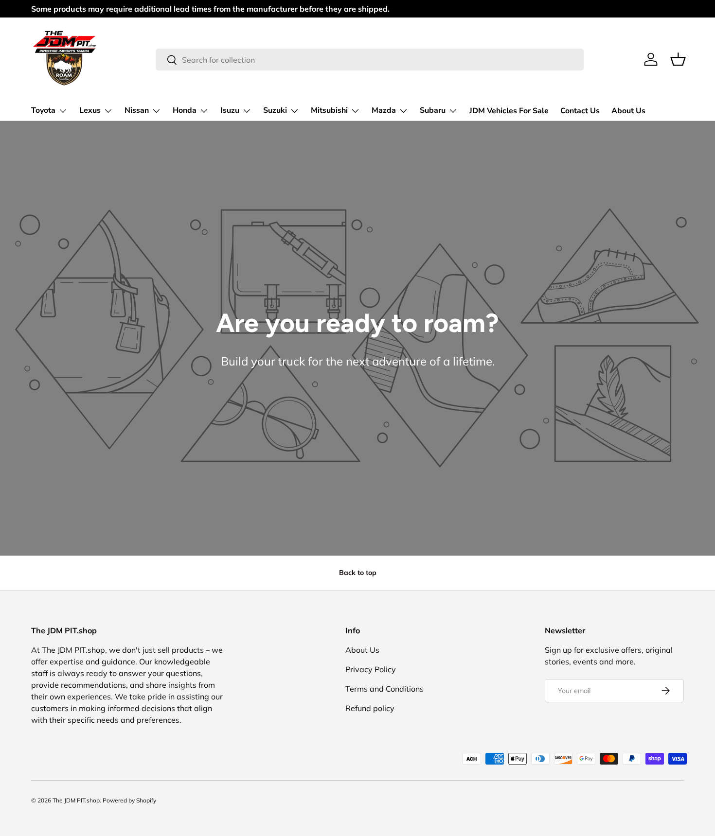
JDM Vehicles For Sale (509, 110)
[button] (678, 59)
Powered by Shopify (129, 800)
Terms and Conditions (384, 689)
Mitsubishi (329, 110)
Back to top (357, 572)
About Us (628, 110)
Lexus (90, 110)
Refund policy (369, 708)
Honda (185, 110)
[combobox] (369, 59)
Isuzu (229, 110)
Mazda (384, 110)
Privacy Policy (370, 669)
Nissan (137, 110)
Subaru (433, 110)
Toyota (43, 110)
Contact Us (580, 110)
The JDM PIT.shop (76, 800)
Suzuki (275, 110)
